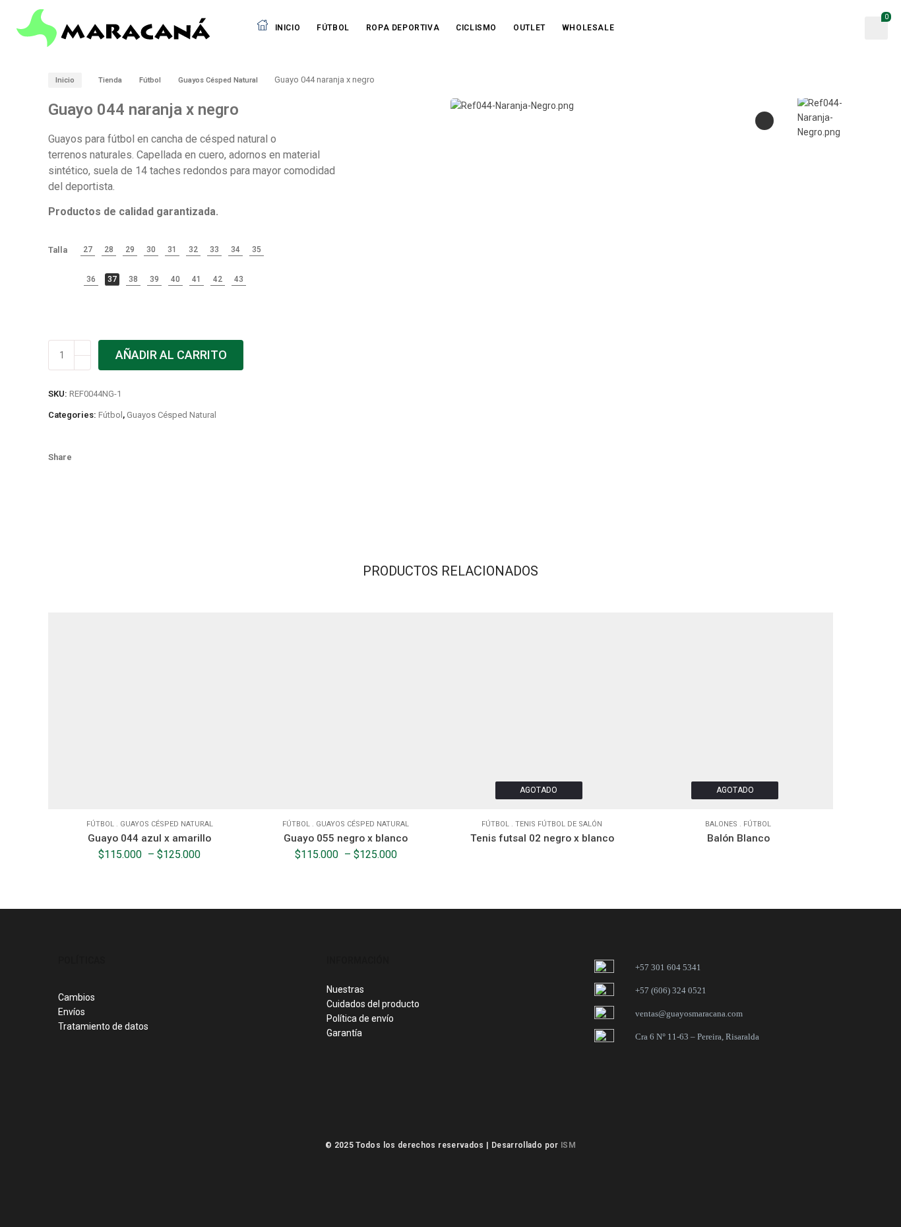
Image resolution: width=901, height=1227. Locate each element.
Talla (57, 250)
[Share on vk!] (223, 457)
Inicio (65, 80)
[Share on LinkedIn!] (201, 457)
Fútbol (150, 80)
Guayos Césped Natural (218, 80)
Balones (721, 824)
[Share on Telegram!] (156, 457)
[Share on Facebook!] (89, 457)
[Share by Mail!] (111, 457)
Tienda (110, 80)
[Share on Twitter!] (134, 457)
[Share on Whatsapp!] (178, 457)
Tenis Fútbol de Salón (558, 824)
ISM (568, 1145)
